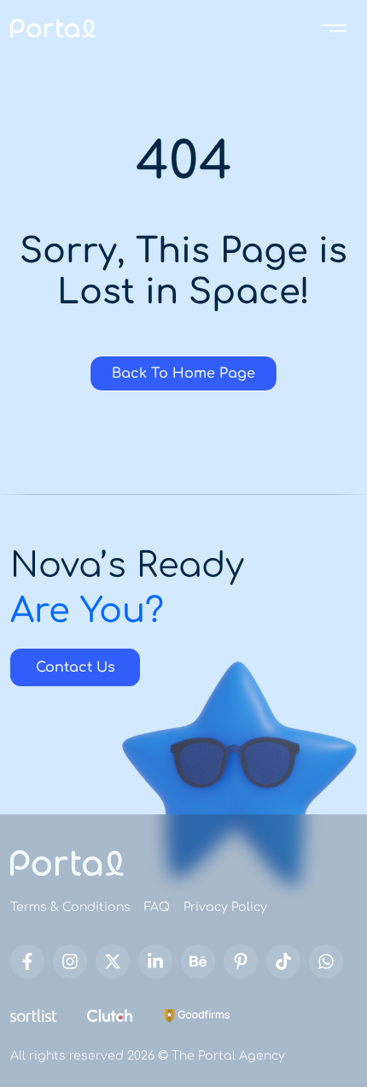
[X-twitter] (113, 961)
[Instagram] (70, 961)
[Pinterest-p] (241, 961)
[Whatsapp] (326, 961)
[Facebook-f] (27, 961)
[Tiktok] (283, 961)
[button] (334, 27)
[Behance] (198, 961)
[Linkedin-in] (155, 961)
